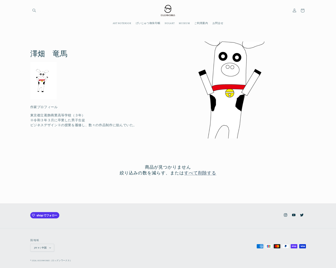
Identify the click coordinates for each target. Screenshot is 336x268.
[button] (34, 10)
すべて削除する (200, 172)
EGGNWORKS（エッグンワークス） (54, 260)
